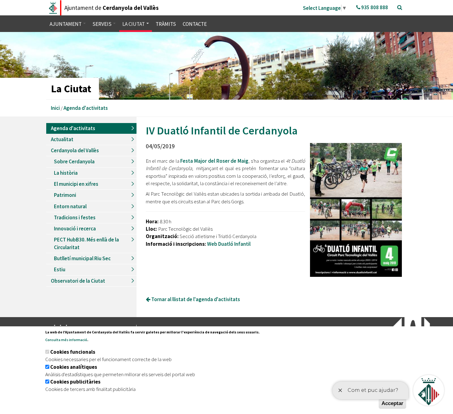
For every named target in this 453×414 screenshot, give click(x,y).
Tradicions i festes (75, 217)
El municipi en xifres (76, 184)
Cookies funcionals (72, 351)
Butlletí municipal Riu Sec (82, 258)
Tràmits (166, 24)
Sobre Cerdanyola (74, 161)
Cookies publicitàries (75, 381)
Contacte (195, 24)
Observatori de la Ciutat (78, 280)
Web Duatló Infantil (229, 244)
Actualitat (62, 139)
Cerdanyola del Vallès (75, 150)
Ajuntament (66, 24)
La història (66, 172)
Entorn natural (70, 206)
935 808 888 (374, 7)
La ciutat (134, 24)
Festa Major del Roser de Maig (214, 160)
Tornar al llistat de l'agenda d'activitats (195, 299)
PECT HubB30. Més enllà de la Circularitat (86, 243)
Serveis (102, 24)
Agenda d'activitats (85, 108)
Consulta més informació (66, 339)
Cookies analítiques (73, 367)
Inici (55, 108)
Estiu (59, 269)
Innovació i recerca (75, 228)
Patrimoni (65, 195)
